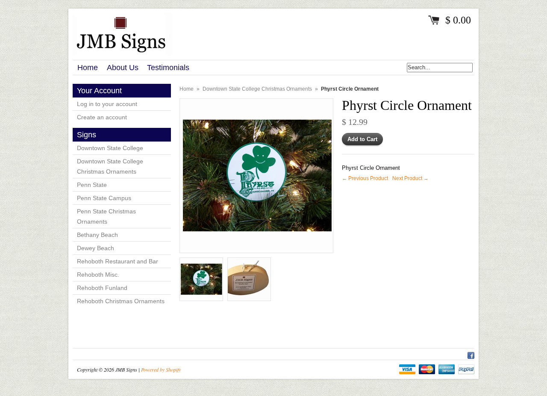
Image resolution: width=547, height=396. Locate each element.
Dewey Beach (95, 248)
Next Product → (410, 178)
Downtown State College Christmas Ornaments (110, 166)
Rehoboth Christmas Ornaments (121, 301)
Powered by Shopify (161, 369)
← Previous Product (365, 178)
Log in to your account (107, 103)
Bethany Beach (97, 234)
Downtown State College (110, 148)
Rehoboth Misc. (98, 274)
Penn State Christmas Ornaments (106, 216)
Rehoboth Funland (102, 287)
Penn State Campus (104, 198)
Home (186, 89)
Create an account (102, 117)
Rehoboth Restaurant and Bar (117, 261)
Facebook (471, 354)
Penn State (92, 184)
